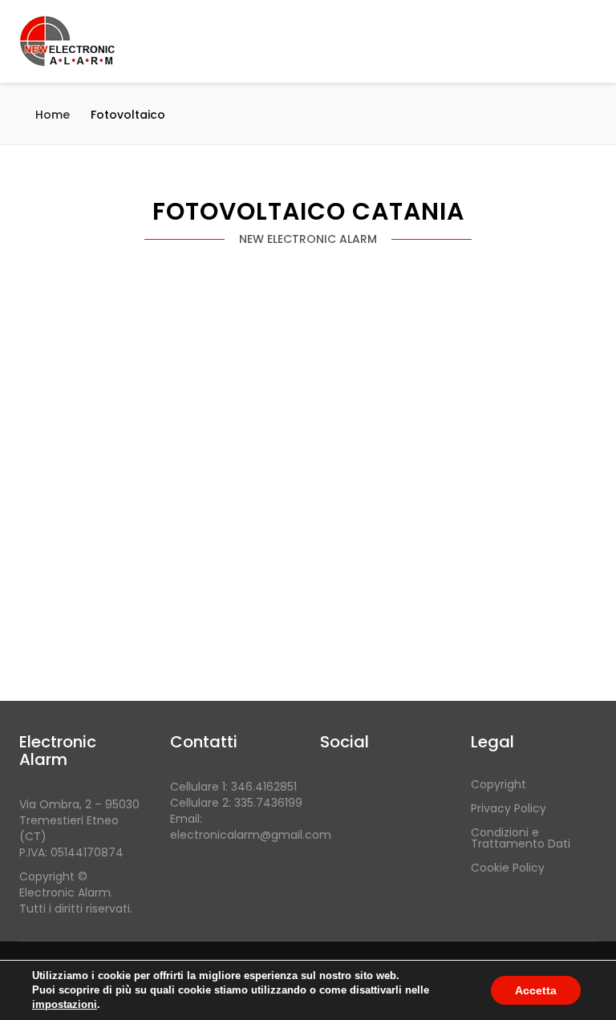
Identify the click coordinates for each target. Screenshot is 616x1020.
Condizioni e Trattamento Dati (520, 838)
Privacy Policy (508, 808)
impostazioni (64, 1004)
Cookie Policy (508, 868)
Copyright (498, 784)
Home (52, 115)
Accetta (536, 990)
